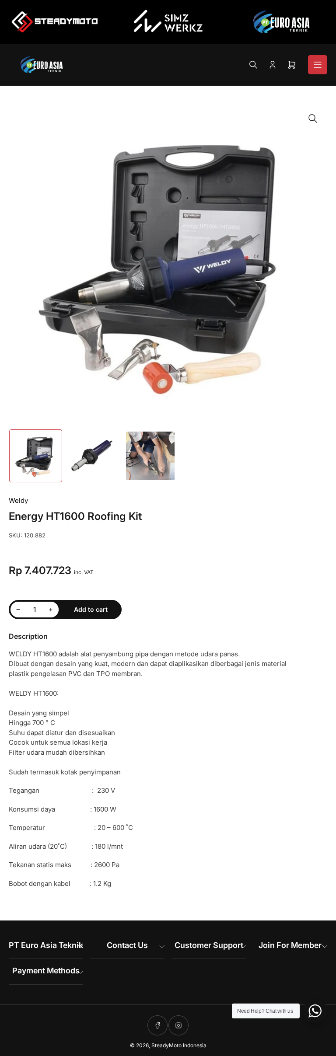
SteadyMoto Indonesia (178, 1045)
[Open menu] (317, 64)
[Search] (253, 64)
